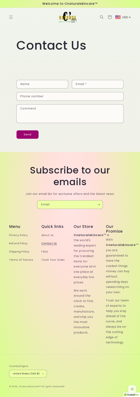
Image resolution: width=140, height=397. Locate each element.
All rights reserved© (53, 386)
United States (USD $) (26, 373)
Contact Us (49, 243)
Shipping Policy (19, 251)
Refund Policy (18, 243)
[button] (11, 17)
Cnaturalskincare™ (30, 386)
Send (27, 134)
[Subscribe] (99, 204)
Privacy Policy (18, 235)
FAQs (44, 251)
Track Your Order (53, 260)
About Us (47, 235)
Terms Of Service (21, 260)
